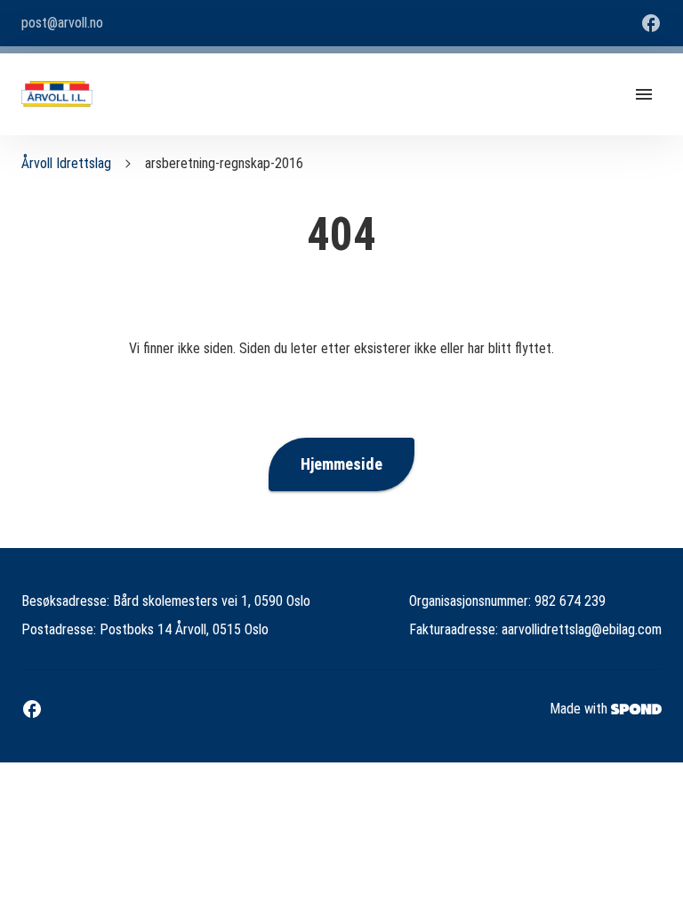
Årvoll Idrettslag (66, 163)
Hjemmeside (341, 464)
